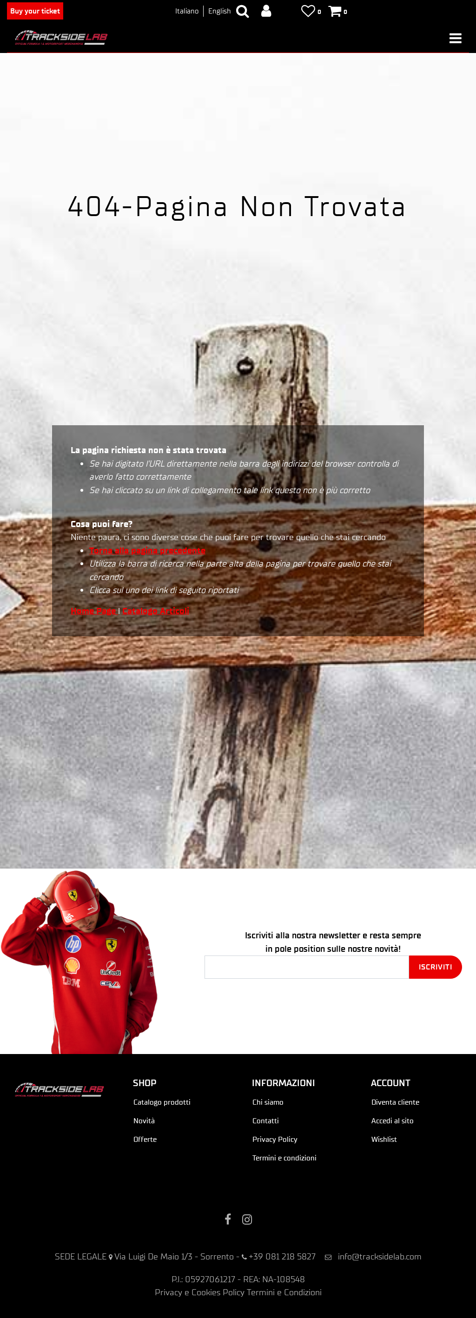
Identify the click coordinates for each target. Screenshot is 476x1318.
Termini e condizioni (284, 1157)
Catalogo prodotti (162, 1102)
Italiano (186, 11)
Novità (144, 1120)
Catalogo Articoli (155, 611)
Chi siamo (268, 1102)
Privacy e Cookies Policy (200, 1292)
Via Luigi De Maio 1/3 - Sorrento (174, 1256)
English (219, 11)
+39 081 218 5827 (282, 1256)
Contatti (265, 1120)
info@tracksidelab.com (380, 1256)
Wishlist (384, 1139)
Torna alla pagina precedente (147, 550)
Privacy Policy (275, 1139)
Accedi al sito (392, 1120)
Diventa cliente (395, 1102)
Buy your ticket (35, 11)
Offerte (145, 1139)
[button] (435, 967)
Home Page (94, 611)
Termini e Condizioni (284, 1292)
